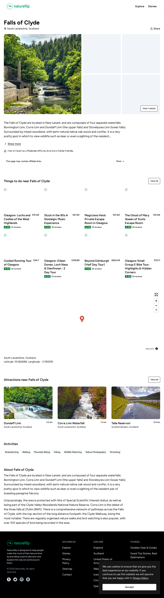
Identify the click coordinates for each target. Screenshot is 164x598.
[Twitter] (15, 579)
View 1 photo (149, 108)
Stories (152, 6)
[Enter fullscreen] (156, 294)
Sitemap (67, 568)
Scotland (99, 553)
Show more (14, 143)
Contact (67, 574)
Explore (139, 6)
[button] (82, 319)
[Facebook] (9, 579)
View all (154, 181)
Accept (129, 587)
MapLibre (150, 348)
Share (156, 28)
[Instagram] (22, 579)
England (98, 547)
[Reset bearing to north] (156, 310)
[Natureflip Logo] (19, 6)
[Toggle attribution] (157, 349)
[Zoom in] (156, 301)
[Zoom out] (156, 305)
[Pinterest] (28, 579)
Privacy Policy (66, 561)
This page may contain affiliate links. (64, 161)
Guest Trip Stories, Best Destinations (143, 555)
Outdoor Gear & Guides (143, 547)
